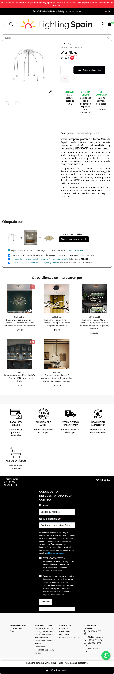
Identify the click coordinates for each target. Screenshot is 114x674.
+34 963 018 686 (94, 631)
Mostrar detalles (76, 250)
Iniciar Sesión (65, 634)
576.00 (19, 330)
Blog (12, 631)
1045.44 (57, 385)
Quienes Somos (17, 628)
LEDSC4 (20, 372)
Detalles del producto (88, 133)
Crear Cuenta (64, 631)
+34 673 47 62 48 (94, 640)
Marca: (63, 43)
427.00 (57, 330)
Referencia (65, 47)
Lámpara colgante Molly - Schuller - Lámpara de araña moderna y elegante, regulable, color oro (94, 324)
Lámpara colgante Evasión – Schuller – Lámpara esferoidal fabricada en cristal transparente (19, 323)
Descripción (66, 133)
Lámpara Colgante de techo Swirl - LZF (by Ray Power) (35, 262)
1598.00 (94, 333)
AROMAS (57, 372)
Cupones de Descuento (69, 637)
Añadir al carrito (92, 70)
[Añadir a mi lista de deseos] (64, 79)
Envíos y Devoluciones (44, 631)
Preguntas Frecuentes (44, 628)
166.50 (19, 385)
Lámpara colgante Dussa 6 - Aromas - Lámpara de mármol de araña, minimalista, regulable (57, 378)
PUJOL (71, 43)
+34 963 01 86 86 (45, 11)
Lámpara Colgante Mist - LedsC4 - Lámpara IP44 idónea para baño (40, 259)
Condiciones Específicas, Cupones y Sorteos (44, 649)
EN (108, 11)
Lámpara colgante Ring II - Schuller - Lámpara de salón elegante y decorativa (57, 323)
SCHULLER (19, 317)
